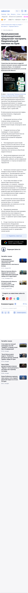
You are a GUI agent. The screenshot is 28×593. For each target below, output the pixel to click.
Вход (25, 304)
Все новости (4, 26)
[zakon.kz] (5, 11)
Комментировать (21, 312)
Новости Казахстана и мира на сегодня (11, 24)
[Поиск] (22, 11)
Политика (3, 14)
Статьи (18, 14)
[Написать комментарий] (14, 308)
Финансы (13, 14)
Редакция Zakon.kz (14, 26)
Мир (8, 14)
